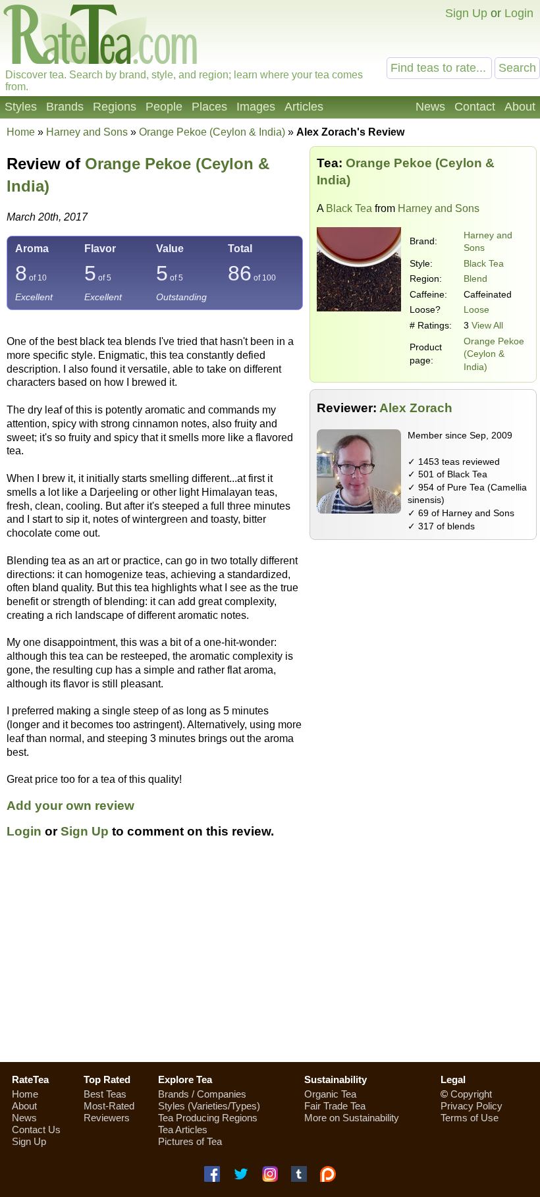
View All (487, 325)
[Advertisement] (270, 958)
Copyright (471, 1094)
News (430, 106)
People (164, 106)
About (519, 106)
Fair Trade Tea (334, 1105)
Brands (65, 106)
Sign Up (466, 13)
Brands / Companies (202, 1094)
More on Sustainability (351, 1117)
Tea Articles (182, 1129)
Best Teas (105, 1094)
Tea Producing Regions (207, 1117)
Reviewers (107, 1117)
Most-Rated (109, 1105)
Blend (475, 278)
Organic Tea (330, 1094)
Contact (474, 106)
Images (255, 106)
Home (21, 132)
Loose (476, 309)
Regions (114, 106)
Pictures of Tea (190, 1141)
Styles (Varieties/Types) (209, 1105)
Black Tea (349, 208)
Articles (303, 106)
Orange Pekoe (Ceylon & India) (494, 354)
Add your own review (70, 805)
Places (209, 106)
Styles (21, 106)
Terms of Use (470, 1117)
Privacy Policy (471, 1105)
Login (518, 13)
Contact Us (36, 1129)
